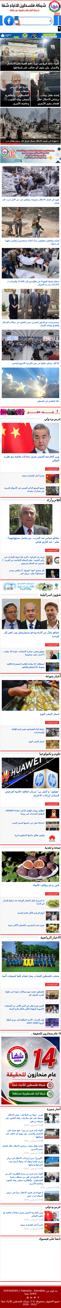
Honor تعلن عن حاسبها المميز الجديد (28, 823)
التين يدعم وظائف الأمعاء (46, 885)
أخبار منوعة (53, 676)
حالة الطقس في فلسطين (48, 401)
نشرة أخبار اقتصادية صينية (33, 475)
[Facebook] (38, 1297)
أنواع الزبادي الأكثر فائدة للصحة (30, 913)
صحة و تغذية (53, 848)
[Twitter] (35, 1297)
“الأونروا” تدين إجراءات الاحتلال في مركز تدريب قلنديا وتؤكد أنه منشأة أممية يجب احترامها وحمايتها (25, 1161)
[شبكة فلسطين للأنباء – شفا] (30, 5)
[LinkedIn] (31, 1297)
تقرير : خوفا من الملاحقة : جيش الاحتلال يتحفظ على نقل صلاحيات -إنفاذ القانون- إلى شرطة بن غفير (24, 1118)
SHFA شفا (31, 1293)
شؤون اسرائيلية (50, 595)
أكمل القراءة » (52, 469)
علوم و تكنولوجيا (50, 754)
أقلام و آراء (54, 500)
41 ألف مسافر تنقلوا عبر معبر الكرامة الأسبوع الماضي (35, 363)
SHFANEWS (10, 1290)
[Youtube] (28, 1297)
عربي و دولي (52, 419)
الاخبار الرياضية (50, 937)
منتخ (54, 28)
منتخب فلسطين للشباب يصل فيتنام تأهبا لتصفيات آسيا (30, 976)
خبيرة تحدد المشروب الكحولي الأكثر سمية (26, 925)
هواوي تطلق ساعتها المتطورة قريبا (29, 835)
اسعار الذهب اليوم (49, 714)
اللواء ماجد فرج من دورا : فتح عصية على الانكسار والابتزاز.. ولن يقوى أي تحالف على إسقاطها (24, 1133)
